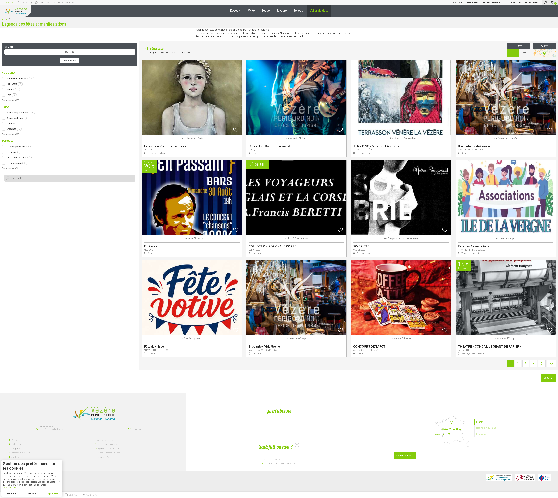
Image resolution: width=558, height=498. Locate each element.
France (479, 421)
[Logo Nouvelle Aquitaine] (525, 477)
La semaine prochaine (19, 157)
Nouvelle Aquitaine (486, 428)
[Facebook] (32, 2)
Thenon (12, 89)
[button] (236, 11)
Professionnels (491, 2)
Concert (13, 123)
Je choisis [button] (31, 493)
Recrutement (532, 2)
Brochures (473, 2)
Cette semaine (16, 163)
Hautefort (14, 84)
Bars (11, 95)
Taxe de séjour (513, 2)
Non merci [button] (11, 493)
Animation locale (17, 118)
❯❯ (551, 363)
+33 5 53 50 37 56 (66, 2)
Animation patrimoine (20, 112)
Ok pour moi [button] (52, 493)
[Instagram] (36, 2)
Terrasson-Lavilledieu (19, 78)
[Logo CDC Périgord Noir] (499, 477)
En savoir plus (9, 488)
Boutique (457, 2)
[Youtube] (41, 2)
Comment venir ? (404, 455)
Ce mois (12, 152)
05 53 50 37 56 (138, 429)
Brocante (13, 129)
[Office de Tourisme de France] (544, 477)
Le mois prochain (18, 146)
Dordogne (481, 434)
